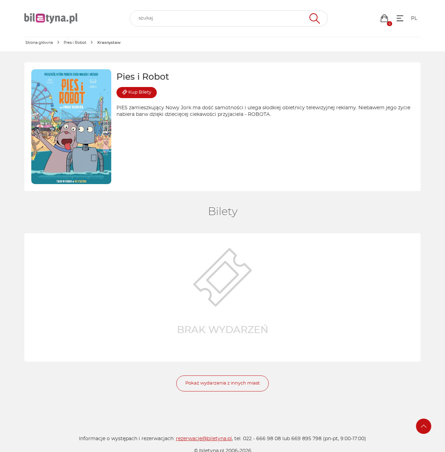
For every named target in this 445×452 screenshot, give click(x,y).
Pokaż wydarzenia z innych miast (222, 383)
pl (414, 18)
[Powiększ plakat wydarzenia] (71, 126)
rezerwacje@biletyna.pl (204, 438)
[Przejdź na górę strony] (424, 426)
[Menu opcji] (400, 18)
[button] (384, 18)
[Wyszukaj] (314, 18)
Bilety (139, 92)
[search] (229, 18)
